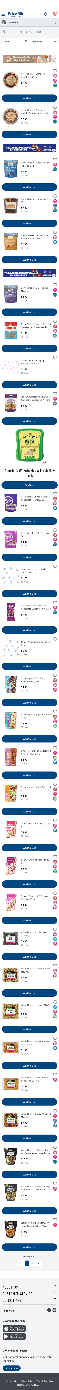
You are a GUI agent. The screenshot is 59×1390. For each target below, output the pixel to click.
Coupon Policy (27, 1381)
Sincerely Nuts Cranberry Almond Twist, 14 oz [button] (34, 680)
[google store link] (14, 1339)
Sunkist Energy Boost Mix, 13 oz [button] (35, 861)
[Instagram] (54, 1311)
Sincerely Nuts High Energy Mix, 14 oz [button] (36, 716)
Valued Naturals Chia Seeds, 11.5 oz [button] (34, 934)
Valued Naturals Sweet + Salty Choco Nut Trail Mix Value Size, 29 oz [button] (35, 1188)
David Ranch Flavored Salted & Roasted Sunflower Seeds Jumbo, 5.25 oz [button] (36, 326)
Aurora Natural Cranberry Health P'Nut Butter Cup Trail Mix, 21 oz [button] (34, 112)
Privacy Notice (12, 1381)
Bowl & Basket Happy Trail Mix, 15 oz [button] (36, 200)
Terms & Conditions (45, 1381)
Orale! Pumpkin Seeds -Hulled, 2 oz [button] (36, 643)
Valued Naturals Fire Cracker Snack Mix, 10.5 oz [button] (35, 1079)
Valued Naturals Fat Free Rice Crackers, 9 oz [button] (35, 1043)
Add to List (29, 98)
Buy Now (30, 485)
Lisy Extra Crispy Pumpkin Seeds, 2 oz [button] (34, 571)
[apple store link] (14, 1331)
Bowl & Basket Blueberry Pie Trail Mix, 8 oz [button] (35, 164)
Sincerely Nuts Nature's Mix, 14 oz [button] (36, 789)
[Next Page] (39, 1263)
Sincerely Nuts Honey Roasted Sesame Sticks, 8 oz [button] (36, 752)
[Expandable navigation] (3, 14)
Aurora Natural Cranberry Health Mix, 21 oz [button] (34, 75)
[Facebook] (49, 1311)
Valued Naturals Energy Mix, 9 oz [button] (35, 1006)
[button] (45, 14)
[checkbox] (55, 71)
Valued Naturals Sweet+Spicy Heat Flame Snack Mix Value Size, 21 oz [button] (35, 1224)
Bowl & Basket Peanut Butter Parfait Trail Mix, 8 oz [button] (35, 237)
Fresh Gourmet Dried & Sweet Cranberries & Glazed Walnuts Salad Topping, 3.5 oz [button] (35, 398)
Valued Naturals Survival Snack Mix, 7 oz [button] (36, 1115)
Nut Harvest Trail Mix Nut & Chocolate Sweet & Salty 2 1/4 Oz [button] (36, 607)
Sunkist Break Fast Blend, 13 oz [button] (35, 825)
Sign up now (11, 1368)
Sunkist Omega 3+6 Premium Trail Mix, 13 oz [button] (35, 898)
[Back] (4, 32)
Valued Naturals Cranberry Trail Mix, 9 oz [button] (36, 970)
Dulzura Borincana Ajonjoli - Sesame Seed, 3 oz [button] (34, 362)
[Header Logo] (16, 14)
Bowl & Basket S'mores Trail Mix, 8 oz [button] (34, 289)
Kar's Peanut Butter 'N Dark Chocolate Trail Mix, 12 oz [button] (34, 498)
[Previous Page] (20, 1263)
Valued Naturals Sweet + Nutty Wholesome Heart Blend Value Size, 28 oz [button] (35, 1152)
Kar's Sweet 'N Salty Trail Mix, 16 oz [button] (35, 534)
